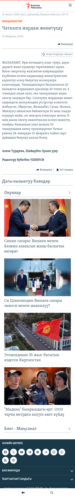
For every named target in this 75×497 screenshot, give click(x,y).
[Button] (65, 44)
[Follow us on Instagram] (54, 452)
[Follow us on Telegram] (29, 452)
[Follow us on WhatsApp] (62, 452)
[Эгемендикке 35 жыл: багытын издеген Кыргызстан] (37, 332)
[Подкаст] (13, 460)
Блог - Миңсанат (20, 428)
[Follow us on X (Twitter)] (13, 452)
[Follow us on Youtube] (21, 452)
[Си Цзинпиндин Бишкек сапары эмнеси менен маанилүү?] (37, 277)
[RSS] (5, 460)
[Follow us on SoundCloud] (45, 452)
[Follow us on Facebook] (5, 452)
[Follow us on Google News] (37, 452)
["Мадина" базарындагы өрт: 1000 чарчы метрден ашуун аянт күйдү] (37, 386)
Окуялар (12, 193)
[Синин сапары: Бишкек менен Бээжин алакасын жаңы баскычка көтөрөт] (37, 218)
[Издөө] (52, 492)
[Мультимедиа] (23, 492)
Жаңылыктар (12, 21)
